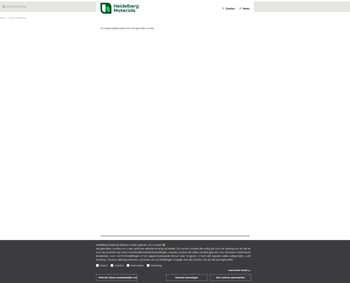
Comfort (119, 265)
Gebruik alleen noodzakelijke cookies (117, 277)
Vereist (104, 265)
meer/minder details (238, 270)
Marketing (156, 265)
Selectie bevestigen (186, 277)
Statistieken (137, 265)
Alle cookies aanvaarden (230, 277)
